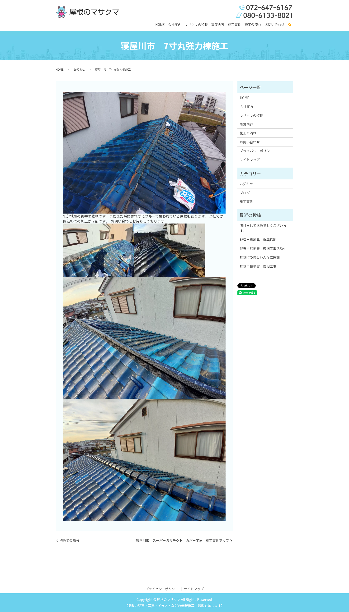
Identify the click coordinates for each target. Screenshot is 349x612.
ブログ (245, 192)
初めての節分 (69, 540)
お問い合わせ (274, 24)
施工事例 (234, 24)
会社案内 (174, 24)
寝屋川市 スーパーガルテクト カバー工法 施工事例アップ (182, 540)
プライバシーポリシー (256, 150)
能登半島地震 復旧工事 (258, 266)
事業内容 (218, 24)
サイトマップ (250, 159)
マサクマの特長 (196, 24)
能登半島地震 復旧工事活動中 (263, 248)
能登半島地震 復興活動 (258, 239)
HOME (160, 24)
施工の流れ (253, 24)
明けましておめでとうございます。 (263, 228)
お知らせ (79, 69)
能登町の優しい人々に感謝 (260, 257)
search (289, 24)
